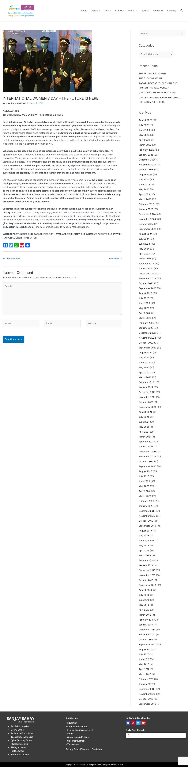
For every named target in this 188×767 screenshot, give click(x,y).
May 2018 (144, 604)
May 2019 (144, 545)
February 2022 (146, 382)
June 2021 (144, 421)
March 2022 (145, 377)
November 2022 (147, 337)
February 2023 (146, 323)
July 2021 (144, 417)
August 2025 (145, 174)
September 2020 (147, 466)
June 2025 (144, 184)
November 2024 (147, 219)
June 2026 (144, 130)
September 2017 (147, 644)
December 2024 (147, 214)
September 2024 (147, 229)
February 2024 (146, 263)
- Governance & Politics (77, 737)
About (94, 10)
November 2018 (147, 575)
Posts (108, 10)
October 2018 (146, 580)
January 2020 (146, 506)
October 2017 (146, 639)
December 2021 (147, 392)
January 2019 (146, 565)
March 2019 (145, 555)
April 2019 (144, 550)
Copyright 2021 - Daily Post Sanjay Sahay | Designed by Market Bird (94, 765)
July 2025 (144, 179)
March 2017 (145, 674)
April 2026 (144, 140)
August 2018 (145, 590)
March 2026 (145, 144)
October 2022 (146, 342)
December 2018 (147, 570)
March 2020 (145, 496)
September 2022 (147, 347)
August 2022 (145, 352)
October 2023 (146, 283)
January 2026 (146, 154)
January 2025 (146, 209)
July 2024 (144, 238)
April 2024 (144, 253)
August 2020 (145, 471)
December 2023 (147, 273)
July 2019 (144, 535)
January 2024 (146, 268)
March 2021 (145, 436)
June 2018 (144, 600)
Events (145, 10)
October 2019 (146, 520)
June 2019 (144, 540)
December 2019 (147, 511)
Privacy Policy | (73, 749)
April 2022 (144, 372)
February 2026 (146, 149)
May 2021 (144, 426)
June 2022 (144, 362)
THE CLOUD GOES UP (150, 78)
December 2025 (147, 159)
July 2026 (144, 125)
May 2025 (144, 189)
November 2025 (147, 164)
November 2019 (147, 515)
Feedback (158, 10)
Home (84, 10)
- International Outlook (77, 726)
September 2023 (147, 288)
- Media (69, 733)
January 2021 (146, 446)
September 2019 (147, 525)
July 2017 (144, 654)
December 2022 (147, 332)
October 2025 (146, 169)
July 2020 (144, 476)
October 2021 (146, 402)
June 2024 (144, 243)
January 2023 (146, 327)
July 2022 (144, 357)
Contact (171, 10)
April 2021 (144, 431)
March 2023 (145, 318)
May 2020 (144, 486)
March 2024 (145, 258)
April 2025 (144, 194)
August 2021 (145, 412)
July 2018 (144, 595)
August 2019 (145, 530)
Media (131, 10)
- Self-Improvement (75, 741)
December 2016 (147, 689)
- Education (71, 723)
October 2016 (146, 698)
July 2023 (144, 298)
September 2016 (147, 703)
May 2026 (144, 135)
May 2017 (144, 664)
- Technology (72, 744)
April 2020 (144, 491)
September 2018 (147, 585)
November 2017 (147, 634)
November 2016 (147, 694)
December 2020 (147, 451)
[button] (181, 10)
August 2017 (145, 649)
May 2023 (144, 308)
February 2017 (146, 679)
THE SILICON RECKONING (152, 73)
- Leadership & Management (79, 730)
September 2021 (147, 407)
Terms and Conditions (91, 749)
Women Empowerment (14, 103)
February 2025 (146, 204)
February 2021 (146, 441)
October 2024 (146, 224)
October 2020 (146, 461)
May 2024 (144, 248)
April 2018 (144, 609)
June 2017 (144, 659)
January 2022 (146, 387)
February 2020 (146, 501)
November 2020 (147, 456)
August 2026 (145, 120)
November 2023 (147, 278)
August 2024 (145, 233)
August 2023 (145, 293)
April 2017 (144, 669)
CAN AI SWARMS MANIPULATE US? (157, 92)
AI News (119, 10)
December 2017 (147, 629)
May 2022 (144, 367)
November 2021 (147, 397)
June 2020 (144, 481)
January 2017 (146, 684)
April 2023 (144, 313)
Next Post (115, 258)
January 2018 (146, 624)
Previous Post (11, 258)
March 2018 (145, 614)
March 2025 (145, 199)
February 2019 (146, 560)
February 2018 (146, 619)
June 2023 (144, 303)
